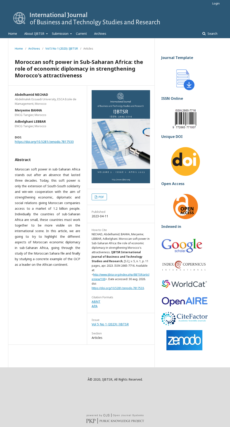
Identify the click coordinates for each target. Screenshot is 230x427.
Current (81, 33)
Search (212, 33)
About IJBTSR (34, 33)
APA (94, 306)
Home (12, 33)
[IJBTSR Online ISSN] (186, 128)
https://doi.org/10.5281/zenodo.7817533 (44, 141)
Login (216, 3)
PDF (101, 197)
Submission (60, 33)
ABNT (96, 301)
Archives (100, 33)
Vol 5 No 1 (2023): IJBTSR (61, 48)
